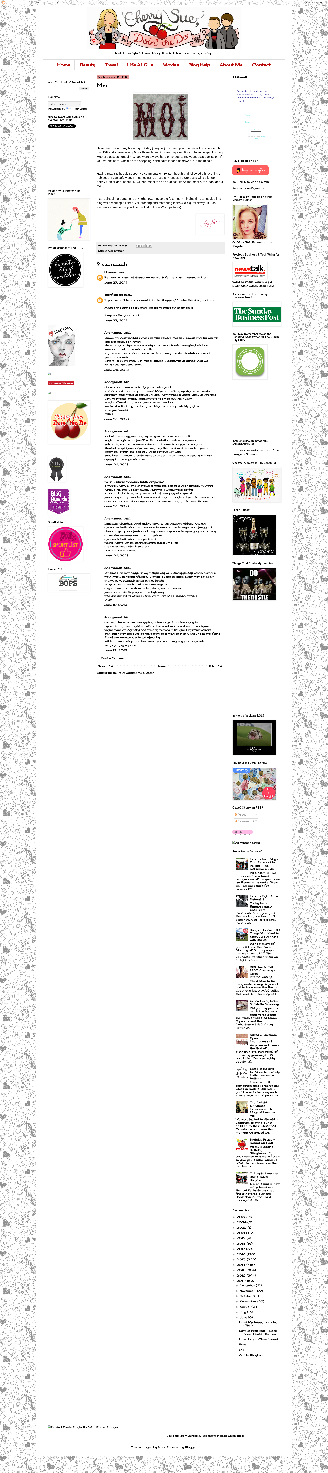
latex (161, 1447)
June (244, 1317)
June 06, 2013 (116, 464)
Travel (111, 64)
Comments (245, 821)
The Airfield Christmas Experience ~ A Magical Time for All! (262, 1109)
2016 (241, 1254)
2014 (241, 1264)
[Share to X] (144, 246)
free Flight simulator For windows (150, 626)
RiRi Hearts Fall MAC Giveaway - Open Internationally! (262, 972)
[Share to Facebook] (147, 246)
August (245, 1306)
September (248, 1301)
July (243, 1312)
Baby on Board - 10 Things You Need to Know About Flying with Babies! (265, 934)
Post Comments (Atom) (136, 672)
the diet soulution (175, 485)
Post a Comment (114, 658)
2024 (241, 1222)
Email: (247, 122)
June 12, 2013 (115, 604)
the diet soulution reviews (191, 353)
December (248, 1285)
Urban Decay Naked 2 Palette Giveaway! (264, 1002)
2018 (241, 1243)
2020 (242, 1233)
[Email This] (137, 246)
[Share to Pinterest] (150, 246)
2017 (241, 1249)
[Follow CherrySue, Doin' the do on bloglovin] (242, 833)
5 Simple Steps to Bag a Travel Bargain (264, 1177)
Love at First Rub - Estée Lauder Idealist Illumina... (258, 1332)
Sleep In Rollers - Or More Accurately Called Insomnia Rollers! (265, 1073)
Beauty (87, 64)
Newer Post (106, 666)
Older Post (216, 666)
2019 (241, 1238)
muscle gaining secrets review (160, 588)
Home (63, 64)
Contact (261, 64)
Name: (247, 115)
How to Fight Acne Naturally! (264, 897)
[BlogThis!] (140, 246)
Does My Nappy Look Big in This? (258, 1323)
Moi (242, 1349)
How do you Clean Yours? (259, 1339)
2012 (241, 1275)
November (248, 1290)
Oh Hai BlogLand (251, 1355)
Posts (241, 814)
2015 (241, 1259)
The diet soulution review (122, 341)
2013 (241, 1270)
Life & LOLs (140, 64)
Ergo (242, 1344)
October (246, 1296)
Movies (170, 64)
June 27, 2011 (115, 282)
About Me (231, 64)
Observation (116, 250)
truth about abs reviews (137, 527)
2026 (242, 1217)
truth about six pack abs (138, 539)
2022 (242, 1227)
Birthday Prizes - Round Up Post (262, 1141)
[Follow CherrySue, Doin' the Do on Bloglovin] (61, 365)
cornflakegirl (113, 294)
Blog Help (199, 64)
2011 (240, 1281)
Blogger (191, 1447)
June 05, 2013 (116, 369)
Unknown (111, 272)
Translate (80, 108)
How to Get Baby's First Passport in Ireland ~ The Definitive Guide (264, 864)
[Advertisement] (63, 306)
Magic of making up (170, 391)
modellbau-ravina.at (145, 497)
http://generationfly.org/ (130, 576)
